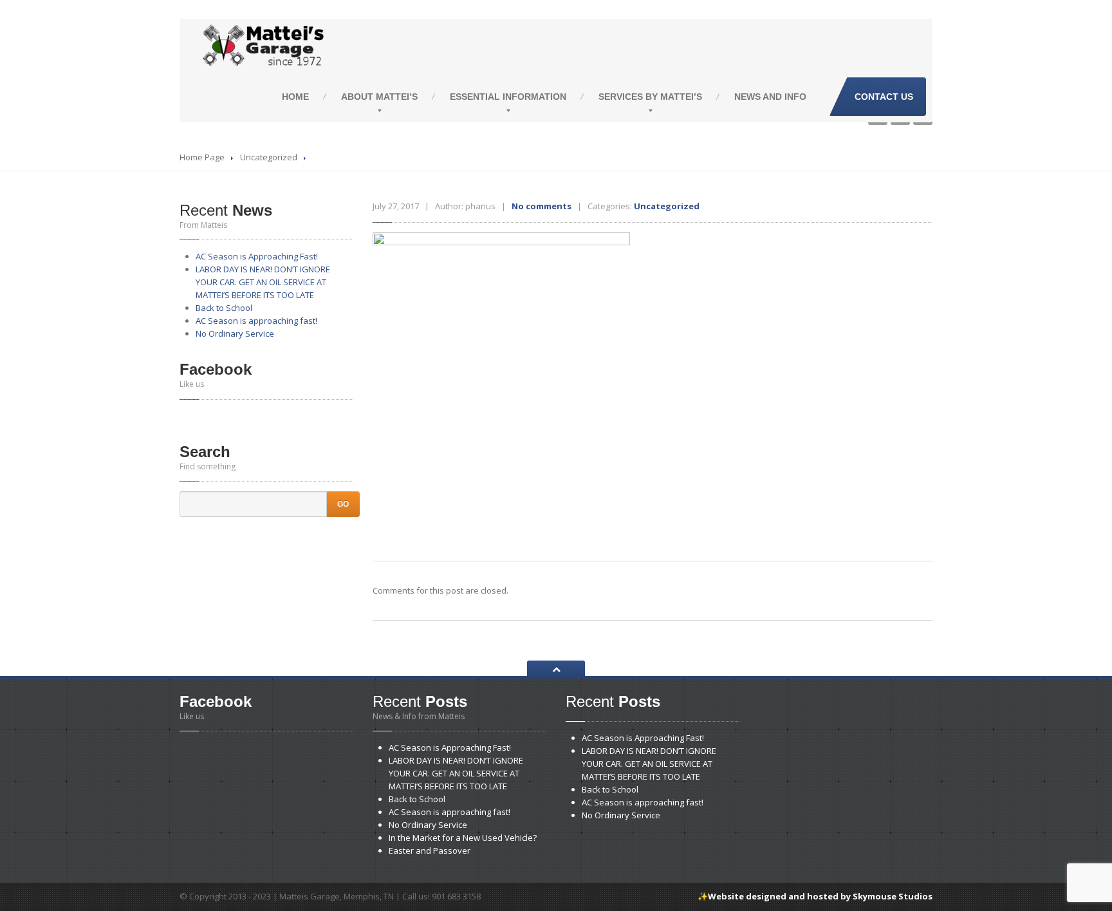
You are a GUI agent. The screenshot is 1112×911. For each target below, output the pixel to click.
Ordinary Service (235, 333)
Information (508, 96)
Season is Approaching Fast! (257, 256)
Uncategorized (268, 157)
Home (295, 96)
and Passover (429, 850)
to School (224, 308)
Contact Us (884, 96)
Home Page (202, 157)
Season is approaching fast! (256, 320)
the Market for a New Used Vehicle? (463, 837)
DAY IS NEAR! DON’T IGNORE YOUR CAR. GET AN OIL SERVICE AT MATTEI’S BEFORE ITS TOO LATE (263, 282)
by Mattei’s (650, 96)
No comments (541, 206)
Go (343, 504)
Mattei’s (379, 96)
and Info (770, 96)
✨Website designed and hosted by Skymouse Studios (815, 896)
